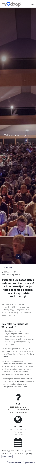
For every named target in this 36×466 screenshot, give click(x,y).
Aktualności (8, 267)
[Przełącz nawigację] (32, 4)
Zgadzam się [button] (28, 463)
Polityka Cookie (7, 456)
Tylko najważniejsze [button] (15, 463)
